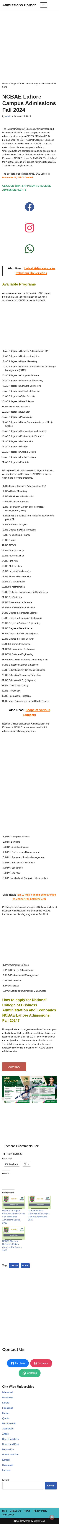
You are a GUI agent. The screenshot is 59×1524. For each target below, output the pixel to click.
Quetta (5, 1418)
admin (8, 116)
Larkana (6, 1470)
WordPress (39, 1521)
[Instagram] (29, 228)
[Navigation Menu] (43, 5)
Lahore (14, 1265)
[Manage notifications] (51, 1517)
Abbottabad (7, 1428)
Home (5, 83)
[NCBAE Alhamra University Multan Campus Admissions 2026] (13, 1233)
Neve (17, 1521)
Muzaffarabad (9, 1423)
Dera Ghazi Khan (10, 1439)
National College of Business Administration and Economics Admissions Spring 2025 (13, 1216)
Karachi (6, 1459)
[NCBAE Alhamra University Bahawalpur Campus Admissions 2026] (39, 1202)
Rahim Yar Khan (10, 1454)
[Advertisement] (29, 41)
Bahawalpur (8, 1449)
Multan (5, 1413)
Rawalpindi (7, 1397)
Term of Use (8, 1514)
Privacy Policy (40, 1510)
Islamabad (7, 1392)
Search (5, 1480)
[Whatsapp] (29, 249)
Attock (5, 1434)
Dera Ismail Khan (10, 1444)
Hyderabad (7, 1465)
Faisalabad (7, 1408)
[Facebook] (29, 207)
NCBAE (25, 1265)
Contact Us (15, 1510)
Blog (12, 83)
